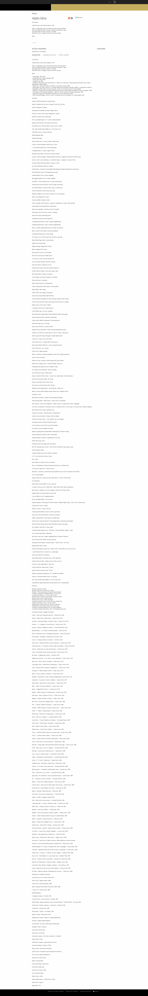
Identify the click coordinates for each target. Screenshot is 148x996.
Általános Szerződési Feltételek (56, 991)
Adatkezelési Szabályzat (72, 991)
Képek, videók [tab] (64, 55)
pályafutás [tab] (36, 55)
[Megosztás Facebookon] (72, 18)
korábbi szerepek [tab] (49, 55)
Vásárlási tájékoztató (85, 991)
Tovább (34, 42)
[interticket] (41, 7)
